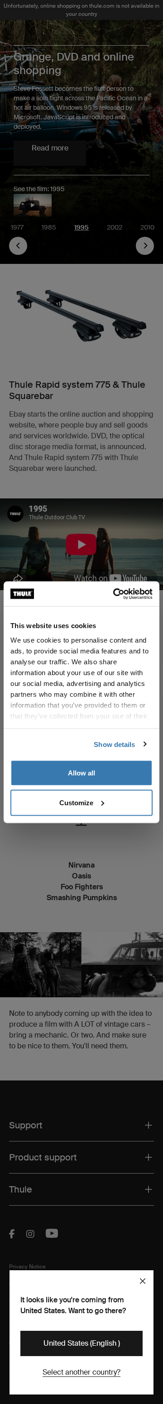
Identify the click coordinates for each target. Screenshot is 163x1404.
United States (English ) (81, 1343)
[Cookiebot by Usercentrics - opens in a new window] (115, 594)
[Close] (142, 1281)
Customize (76, 802)
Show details (114, 744)
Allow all (81, 773)
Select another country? (81, 1372)
